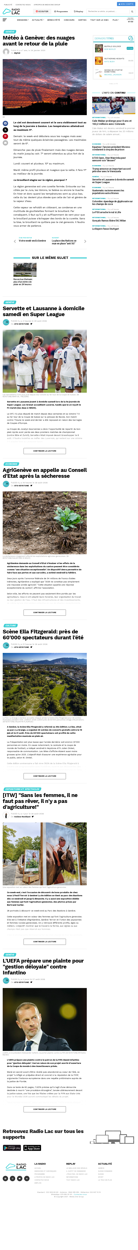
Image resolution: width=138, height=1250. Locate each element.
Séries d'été (53, 20)
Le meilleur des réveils (76, 1168)
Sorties (82, 20)
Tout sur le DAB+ (99, 20)
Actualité (37, 20)
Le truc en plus (105, 1180)
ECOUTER (43, 11)
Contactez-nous (23, 5)
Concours (69, 20)
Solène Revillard (22, 817)
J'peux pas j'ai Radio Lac (76, 1174)
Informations (72, 1177)
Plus (115, 20)
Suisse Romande (105, 1171)
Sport (100, 1177)
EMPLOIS (37, 1183)
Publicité (8, 5)
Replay (79, 11)
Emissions (22, 20)
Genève (101, 1168)
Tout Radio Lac (73, 1180)
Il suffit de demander (76, 1171)
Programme (62, 11)
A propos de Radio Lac (44, 1177)
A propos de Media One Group (47, 5)
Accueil (37, 1168)
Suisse (101, 1174)
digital (17, 53)
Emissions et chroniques (45, 1171)
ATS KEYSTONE (21, 324)
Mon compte (127, 4)
